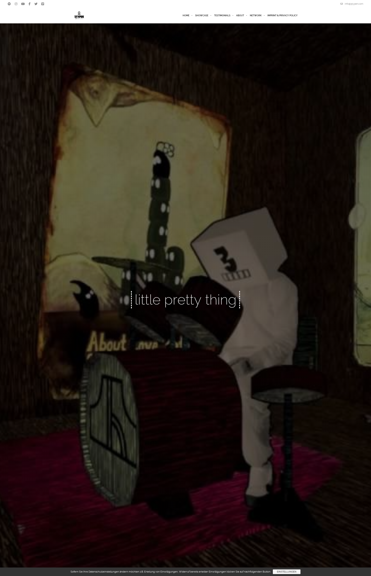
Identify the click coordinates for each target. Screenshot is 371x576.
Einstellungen (286, 571)
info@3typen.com (354, 4)
